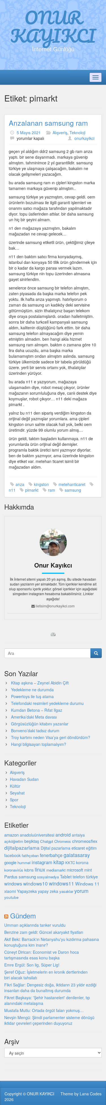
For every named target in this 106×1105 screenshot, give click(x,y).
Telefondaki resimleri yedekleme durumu (47, 703)
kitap (58, 862)
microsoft (75, 870)
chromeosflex (85, 841)
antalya (78, 835)
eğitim (91, 848)
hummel (24, 862)
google (10, 862)
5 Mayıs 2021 (29, 132)
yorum (81, 890)
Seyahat (17, 793)
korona (82, 862)
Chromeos (62, 841)
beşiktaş (31, 841)
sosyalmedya (48, 877)
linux (40, 869)
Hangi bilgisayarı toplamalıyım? (38, 744)
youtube (11, 897)
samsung (73, 490)
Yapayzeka (27, 891)
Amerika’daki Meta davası (34, 717)
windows (13, 883)
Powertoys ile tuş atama (32, 696)
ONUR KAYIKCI (53, 26)
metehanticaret (72, 484)
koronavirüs (13, 870)
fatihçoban (30, 855)
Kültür (15, 786)
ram (51, 490)
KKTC (70, 862)
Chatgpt (46, 841)
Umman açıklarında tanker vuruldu (35, 925)
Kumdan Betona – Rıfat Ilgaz (36, 710)
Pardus (11, 877)
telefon (79, 877)
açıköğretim (13, 841)
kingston (41, 484)
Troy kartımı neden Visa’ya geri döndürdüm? (50, 737)
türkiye (92, 877)
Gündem (23, 915)
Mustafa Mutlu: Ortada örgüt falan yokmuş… (44, 1010)
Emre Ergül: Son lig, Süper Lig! (31, 965)
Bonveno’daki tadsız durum (35, 730)
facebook (12, 855)
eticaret (78, 848)
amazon (11, 835)
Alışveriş (60, 132)
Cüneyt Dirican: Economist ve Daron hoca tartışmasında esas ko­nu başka (41, 955)
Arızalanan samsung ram (48, 122)
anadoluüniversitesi (37, 835)
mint (88, 870)
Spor (14, 799)
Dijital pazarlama (55, 848)
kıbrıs (29, 870)
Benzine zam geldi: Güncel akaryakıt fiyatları (43, 932)
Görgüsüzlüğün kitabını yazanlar (39, 724)
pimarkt (31, 490)
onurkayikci (84, 138)
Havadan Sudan (24, 779)
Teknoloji (77, 132)
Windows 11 (87, 883)
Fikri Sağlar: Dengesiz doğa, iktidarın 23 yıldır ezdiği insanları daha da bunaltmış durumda (50, 987)
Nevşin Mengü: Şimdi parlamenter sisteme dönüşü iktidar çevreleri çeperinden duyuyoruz (49, 1020)
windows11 (61, 883)
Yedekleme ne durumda (32, 689)
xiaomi (10, 891)
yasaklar (66, 891)
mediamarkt (56, 870)
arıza (20, 484)
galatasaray (77, 854)
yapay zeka (48, 891)
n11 (12, 490)
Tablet (66, 876)
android (63, 834)
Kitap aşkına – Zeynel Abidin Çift (40, 683)
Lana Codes (90, 1093)
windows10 (35, 883)
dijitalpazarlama (22, 847)
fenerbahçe (51, 855)
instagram (42, 862)
